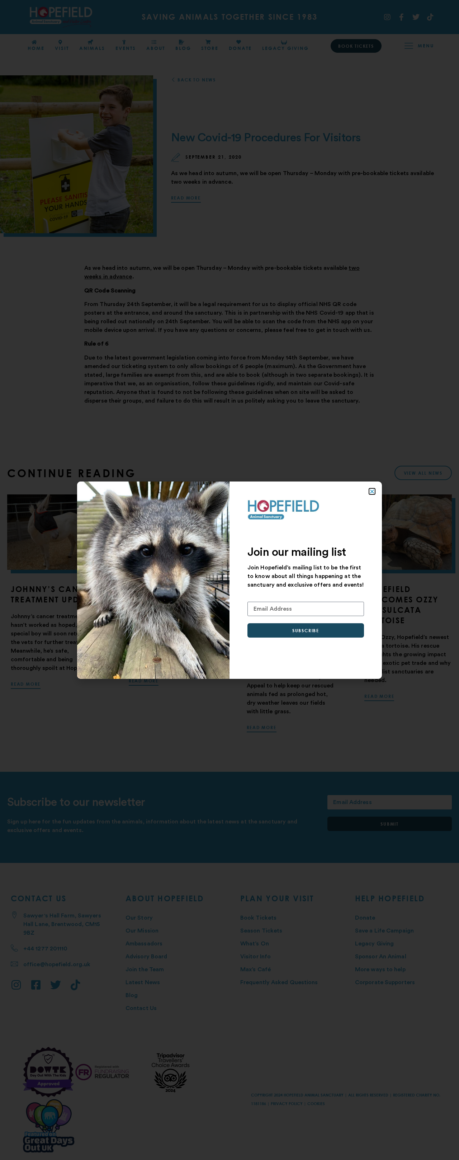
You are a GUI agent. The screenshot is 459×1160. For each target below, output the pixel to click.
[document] (229, 580)
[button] (372, 491)
